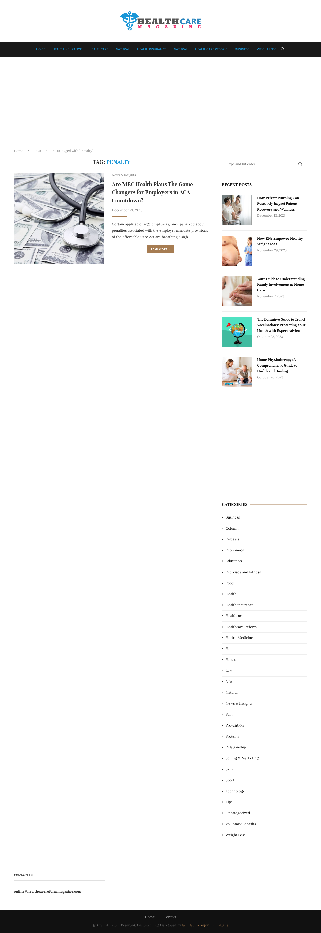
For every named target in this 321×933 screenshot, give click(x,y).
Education (234, 561)
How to (231, 659)
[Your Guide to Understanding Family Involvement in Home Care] (237, 291)
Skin (229, 769)
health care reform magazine (205, 925)
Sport (230, 780)
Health (231, 594)
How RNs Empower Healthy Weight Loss (280, 241)
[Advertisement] (160, 107)
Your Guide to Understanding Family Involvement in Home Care (281, 284)
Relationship (236, 747)
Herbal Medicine (239, 637)
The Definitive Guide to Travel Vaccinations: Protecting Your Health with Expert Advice (281, 325)
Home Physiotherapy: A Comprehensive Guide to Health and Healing (277, 365)
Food (230, 583)
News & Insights (239, 703)
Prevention (235, 725)
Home (40, 49)
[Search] (282, 49)
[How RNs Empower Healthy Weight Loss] (237, 251)
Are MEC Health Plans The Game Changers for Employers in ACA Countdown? (152, 192)
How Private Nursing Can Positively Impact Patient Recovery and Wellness (278, 204)
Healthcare (98, 49)
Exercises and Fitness (243, 572)
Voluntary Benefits (241, 824)
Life (229, 681)
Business (242, 49)
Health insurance (67, 49)
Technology (235, 791)
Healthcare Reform (211, 49)
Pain (229, 714)
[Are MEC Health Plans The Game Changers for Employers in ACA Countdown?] (59, 218)
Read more (159, 249)
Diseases (232, 539)
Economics (235, 550)
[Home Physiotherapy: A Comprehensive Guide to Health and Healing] (237, 372)
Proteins (232, 736)
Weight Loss (266, 49)
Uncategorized (238, 813)
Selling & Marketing (242, 758)
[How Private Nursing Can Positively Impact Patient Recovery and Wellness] (237, 210)
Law (229, 670)
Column (232, 528)
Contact (170, 917)
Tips (229, 802)
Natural (123, 49)
